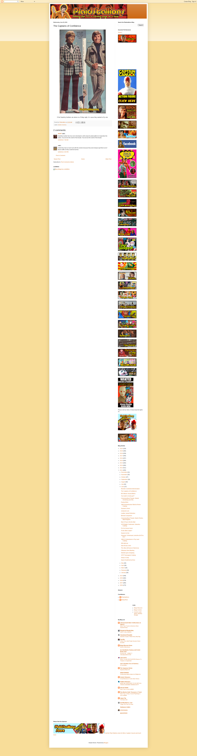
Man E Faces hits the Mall (128, 522)
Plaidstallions (125, 597)
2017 (121, 455)
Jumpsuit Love (125, 511)
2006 (121, 585)
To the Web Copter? (126, 530)
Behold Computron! (126, 515)
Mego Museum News (126, 645)
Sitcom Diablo (124, 687)
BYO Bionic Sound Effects (128, 493)
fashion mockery (62, 124)
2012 (121, 467)
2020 (121, 448)
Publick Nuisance (125, 681)
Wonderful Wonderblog (126, 630)
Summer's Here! (125, 508)
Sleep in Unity (125, 557)
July (122, 484)
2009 (121, 578)
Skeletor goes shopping (127, 553)
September (124, 479)
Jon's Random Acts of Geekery (129, 663)
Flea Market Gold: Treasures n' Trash (131, 692)
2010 (121, 575)
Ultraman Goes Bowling (127, 550)
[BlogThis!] (78, 122)
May (122, 563)
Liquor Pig (123, 698)
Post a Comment (60, 155)
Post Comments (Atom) (67, 162)
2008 (121, 580)
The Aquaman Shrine (126, 668)
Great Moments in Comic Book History (129, 678)
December (124, 472)
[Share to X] (80, 122)
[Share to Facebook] (82, 122)
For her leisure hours (127, 528)
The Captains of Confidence (129, 491)
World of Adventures (125, 647)
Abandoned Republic (126, 635)
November (124, 474)
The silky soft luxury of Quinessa (130, 548)
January (123, 572)
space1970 (123, 657)
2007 (121, 583)
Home (83, 159)
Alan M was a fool (126, 545)
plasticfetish (123, 713)
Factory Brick (124, 502)
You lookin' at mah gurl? (127, 496)
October (123, 477)
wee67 (60, 133)
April (122, 565)
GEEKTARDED (124, 672)
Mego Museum (138, 608)
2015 (121, 460)
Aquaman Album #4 (125, 669)
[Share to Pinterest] (84, 122)
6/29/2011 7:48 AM (63, 140)
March (123, 568)
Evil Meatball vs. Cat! (126, 702)
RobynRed (125, 600)
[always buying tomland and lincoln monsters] (125, 407)
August (123, 482)
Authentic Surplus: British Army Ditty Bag (130, 636)
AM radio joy (124, 543)
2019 (121, 451)
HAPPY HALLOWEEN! (125, 632)
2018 (121, 453)
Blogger (106, 742)
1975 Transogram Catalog (128, 555)
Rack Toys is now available (127, 689)
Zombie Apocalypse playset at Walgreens (130, 674)
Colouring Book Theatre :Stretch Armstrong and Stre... (130, 499)
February (124, 570)
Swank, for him (125, 533)
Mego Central (138, 610)
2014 (121, 463)
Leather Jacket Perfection (128, 513)
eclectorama (124, 710)
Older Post (108, 159)
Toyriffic (122, 639)
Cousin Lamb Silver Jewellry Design (138, 613)
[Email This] (77, 122)
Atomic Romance (125, 677)
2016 (121, 458)
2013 (121, 465)
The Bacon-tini (123, 699)
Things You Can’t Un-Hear (126, 704)
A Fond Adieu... (124, 665)
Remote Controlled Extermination (130, 488)
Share (119, 32)
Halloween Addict (125, 707)
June (122, 486)
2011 (121, 470)
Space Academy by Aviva (128, 560)
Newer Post (57, 159)
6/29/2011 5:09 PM (63, 152)
